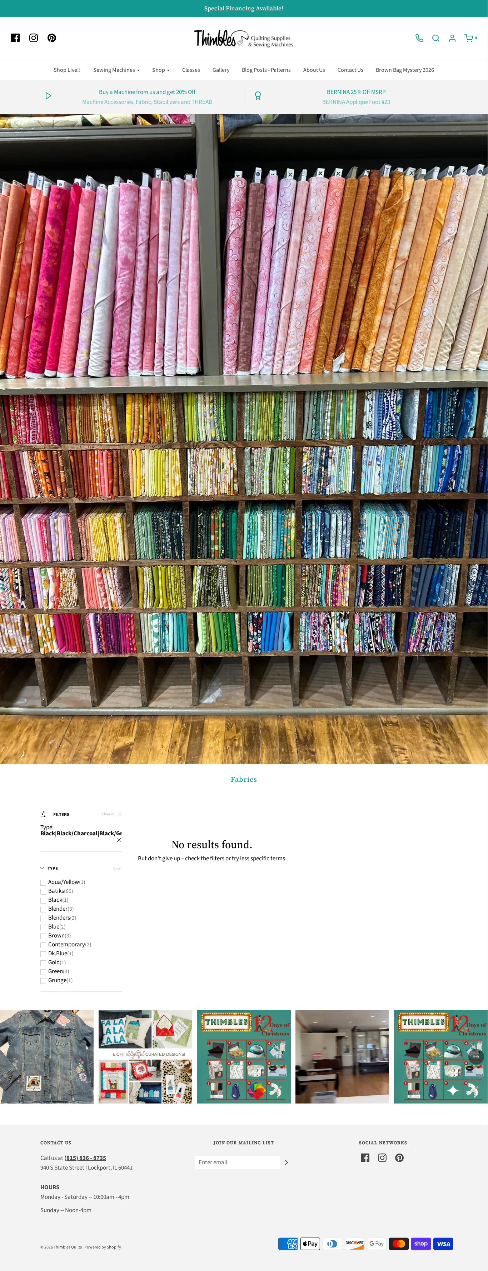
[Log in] (449, 38)
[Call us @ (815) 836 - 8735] (416, 38)
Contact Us (350, 70)
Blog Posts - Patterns (266, 70)
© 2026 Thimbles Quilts (61, 1247)
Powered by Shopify (102, 1247)
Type (53, 868)
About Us (314, 70)
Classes (191, 70)
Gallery (221, 70)
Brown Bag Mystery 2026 (405, 70)
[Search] (432, 38)
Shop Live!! (67, 70)
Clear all (108, 814)
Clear (117, 868)
